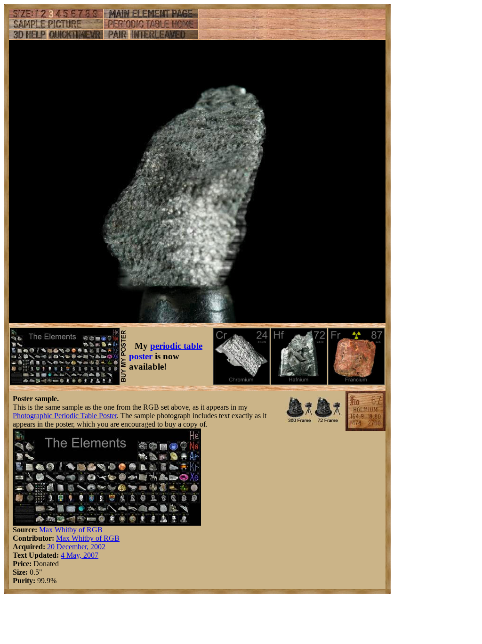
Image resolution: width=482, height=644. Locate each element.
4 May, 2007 (79, 555)
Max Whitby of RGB (71, 530)
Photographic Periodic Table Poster (65, 416)
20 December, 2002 (76, 547)
